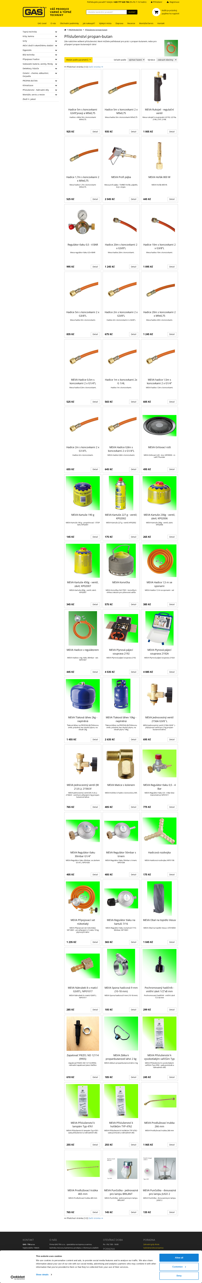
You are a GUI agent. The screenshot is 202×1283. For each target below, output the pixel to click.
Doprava (119, 23)
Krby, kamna (28, 36)
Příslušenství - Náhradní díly (36, 90)
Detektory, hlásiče (31, 68)
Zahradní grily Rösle (151, 1244)
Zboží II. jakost (29, 99)
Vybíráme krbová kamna (153, 1248)
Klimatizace (28, 85)
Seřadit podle (120, 59)
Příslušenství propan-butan (96, 29)
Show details (42, 1274)
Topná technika (30, 31)
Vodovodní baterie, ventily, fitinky (38, 64)
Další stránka (95, 66)
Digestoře (27, 50)
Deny (179, 1275)
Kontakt (160, 23)
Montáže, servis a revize (34, 94)
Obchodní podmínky (69, 23)
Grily (25, 41)
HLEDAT (132, 12)
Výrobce (151, 59)
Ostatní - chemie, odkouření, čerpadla (36, 74)
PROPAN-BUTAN (30, 80)
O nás (53, 23)
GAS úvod (42, 23)
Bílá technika (28, 54)
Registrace (174, 2)
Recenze (131, 23)
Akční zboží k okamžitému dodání (38, 45)
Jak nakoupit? (89, 23)
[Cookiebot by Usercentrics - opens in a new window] (18, 1278)
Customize (177, 1267)
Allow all (179, 1257)
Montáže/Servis (146, 23)
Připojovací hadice (31, 59)
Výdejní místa (105, 23)
